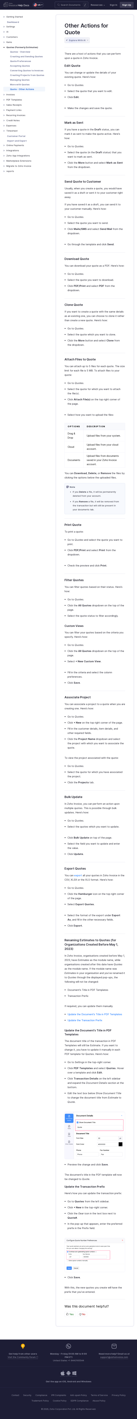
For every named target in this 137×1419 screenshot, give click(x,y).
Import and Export (17, 140)
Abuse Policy (99, 1400)
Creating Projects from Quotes (27, 75)
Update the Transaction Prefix (84, 1020)
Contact (15, 1395)
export (78, 875)
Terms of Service (99, 1395)
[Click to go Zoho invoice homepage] (10, 5)
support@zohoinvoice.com (114, 1357)
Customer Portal (16, 136)
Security (27, 1395)
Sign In (113, 5)
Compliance (41, 1395)
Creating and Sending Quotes (26, 56)
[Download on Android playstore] (62, 1374)
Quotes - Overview (20, 51)
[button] (36, 5)
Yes (71, 1314)
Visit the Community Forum (22, 1357)
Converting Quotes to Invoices (26, 70)
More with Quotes (20, 84)
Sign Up (126, 5)
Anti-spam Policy (78, 1395)
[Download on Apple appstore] (68, 1374)
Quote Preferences (20, 61)
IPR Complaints (58, 1395)
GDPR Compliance (80, 1400)
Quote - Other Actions (22, 89)
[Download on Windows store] (74, 1374)
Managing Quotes (20, 79)
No (83, 1314)
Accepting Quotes (20, 65)
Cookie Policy (59, 1400)
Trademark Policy (40, 1400)
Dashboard (13, 22)
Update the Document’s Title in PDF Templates (94, 1014)
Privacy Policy (119, 1395)
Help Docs (23, 5)
